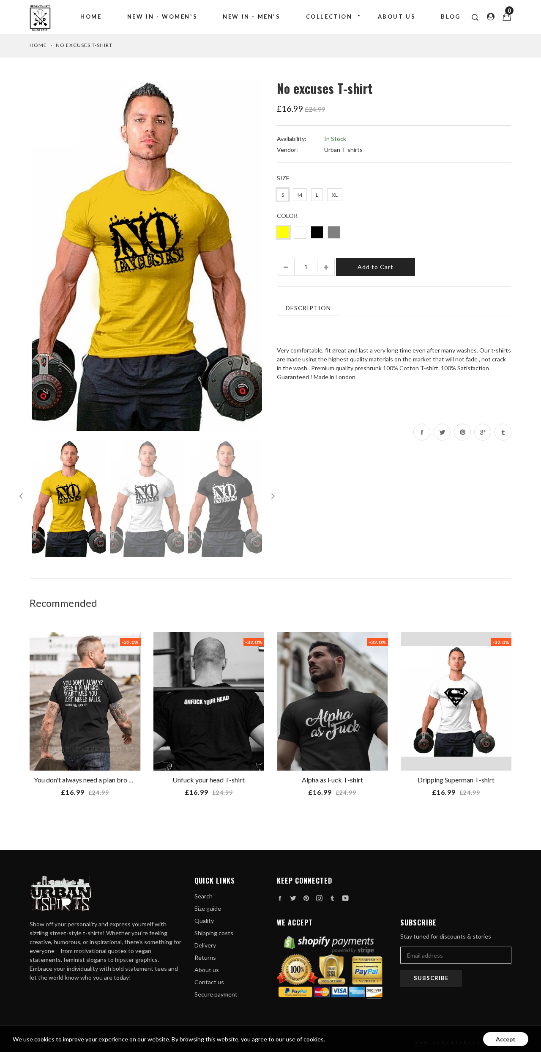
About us (397, 16)
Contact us (209, 982)
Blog (450, 16)
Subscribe (431, 978)
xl (335, 195)
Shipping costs (213, 932)
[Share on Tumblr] (503, 432)
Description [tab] (308, 307)
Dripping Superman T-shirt (456, 780)
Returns (205, 957)
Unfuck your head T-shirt (208, 780)
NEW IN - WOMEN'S (162, 16)
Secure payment (216, 994)
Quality (204, 920)
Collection (329, 16)
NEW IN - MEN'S (251, 16)
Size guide (207, 908)
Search (203, 896)
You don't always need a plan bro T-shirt (91, 780)
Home (90, 16)
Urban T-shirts (343, 149)
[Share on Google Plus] (482, 432)
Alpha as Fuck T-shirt (332, 780)
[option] (147, 255)
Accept (506, 1039)
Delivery (205, 945)
